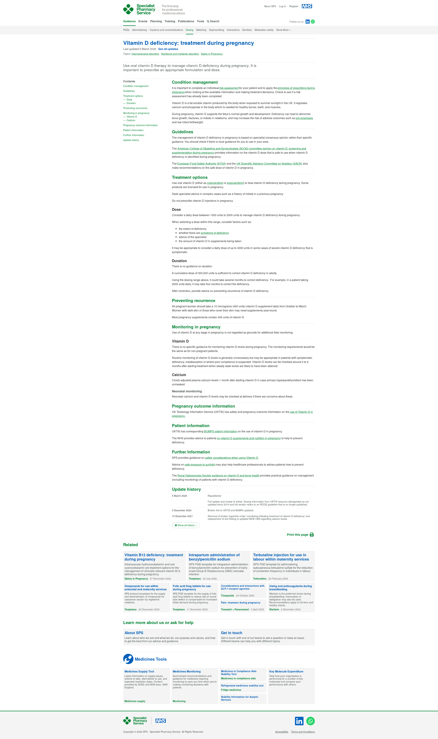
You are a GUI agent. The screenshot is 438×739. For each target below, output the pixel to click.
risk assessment (229, 88)
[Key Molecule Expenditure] (291, 686)
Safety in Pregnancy (212, 53)
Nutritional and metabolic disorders (180, 53)
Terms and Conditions (303, 731)
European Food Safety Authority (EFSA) (201, 163)
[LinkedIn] (308, 22)
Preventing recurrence (146, 108)
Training (170, 21)
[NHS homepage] (307, 6)
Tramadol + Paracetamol (235, 609)
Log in (283, 6)
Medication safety (264, 29)
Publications (186, 21)
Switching (201, 29)
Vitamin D (143, 116)
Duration (142, 103)
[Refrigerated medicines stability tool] (243, 688)
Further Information (144, 135)
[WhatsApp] (313, 22)
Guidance (129, 21)
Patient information (144, 130)
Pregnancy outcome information (146, 125)
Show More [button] (283, 29)
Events (142, 21)
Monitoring (179, 701)
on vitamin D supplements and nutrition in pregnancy (249, 438)
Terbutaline (259, 578)
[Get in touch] (267, 637)
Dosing (189, 29)
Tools (200, 21)
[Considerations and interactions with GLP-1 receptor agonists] (243, 590)
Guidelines (140, 91)
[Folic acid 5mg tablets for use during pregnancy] (194, 597)
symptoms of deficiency (215, 233)
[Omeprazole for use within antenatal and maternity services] (146, 597)
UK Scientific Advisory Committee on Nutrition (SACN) (269, 163)
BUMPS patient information (220, 431)
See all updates (168, 49)
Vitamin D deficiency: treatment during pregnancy (188, 43)
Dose (140, 99)
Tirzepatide (227, 595)
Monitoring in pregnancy (146, 113)
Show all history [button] (188, 525)
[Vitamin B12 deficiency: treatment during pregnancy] (154, 566)
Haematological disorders (145, 53)
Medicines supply (135, 701)
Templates (195, 578)
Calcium (142, 120)
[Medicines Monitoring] (194, 686)
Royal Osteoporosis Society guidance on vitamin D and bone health (218, 475)
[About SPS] (170, 637)
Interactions (233, 29)
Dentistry (247, 29)
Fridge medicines (231, 689)
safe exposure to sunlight (200, 464)
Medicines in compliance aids (238, 678)
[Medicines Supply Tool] (146, 686)
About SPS (270, 6)
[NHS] (137, 720)
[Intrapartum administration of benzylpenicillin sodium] (219, 566)
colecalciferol (215, 183)
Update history (142, 140)
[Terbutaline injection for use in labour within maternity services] (283, 566)
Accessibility (281, 731)
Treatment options (144, 96)
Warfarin (274, 609)
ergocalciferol (235, 183)
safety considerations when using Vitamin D (231, 458)
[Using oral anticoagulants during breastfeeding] (291, 597)
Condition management (146, 86)
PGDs (126, 29)
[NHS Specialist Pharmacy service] (139, 9)
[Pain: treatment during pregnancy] (243, 606)
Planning (156, 21)
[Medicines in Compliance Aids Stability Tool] (243, 674)
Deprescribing (216, 29)
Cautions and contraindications (166, 29)
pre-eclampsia (304, 118)
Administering (139, 29)
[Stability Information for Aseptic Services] (243, 699)
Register (294, 6)
